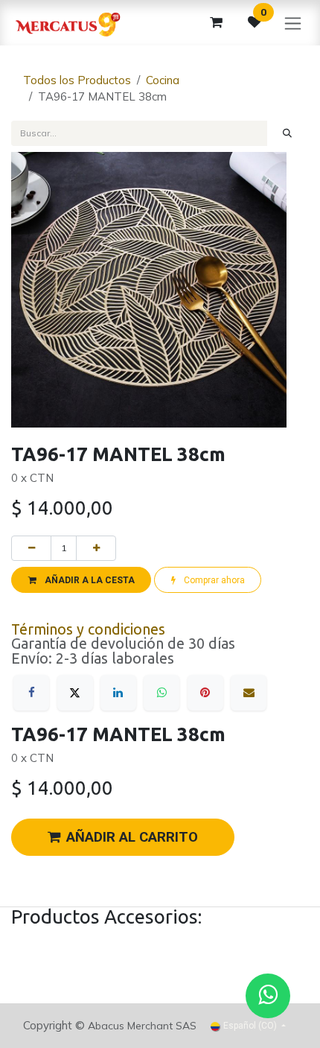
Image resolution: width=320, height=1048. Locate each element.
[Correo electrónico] (248, 693)
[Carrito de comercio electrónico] (215, 22)
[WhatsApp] (161, 693)
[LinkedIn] (118, 693)
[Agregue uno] (96, 548)
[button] (81, 579)
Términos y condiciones (88, 629)
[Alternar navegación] (293, 22)
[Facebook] (31, 693)
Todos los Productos (77, 80)
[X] (75, 693)
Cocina (162, 80)
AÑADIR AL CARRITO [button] (132, 837)
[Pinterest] (205, 693)
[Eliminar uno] (31, 548)
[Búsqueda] (287, 133)
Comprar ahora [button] (213, 580)
